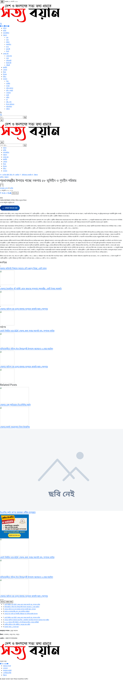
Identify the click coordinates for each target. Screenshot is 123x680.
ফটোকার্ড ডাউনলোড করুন (11, 208)
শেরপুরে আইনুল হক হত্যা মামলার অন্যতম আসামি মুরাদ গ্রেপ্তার (24, 308)
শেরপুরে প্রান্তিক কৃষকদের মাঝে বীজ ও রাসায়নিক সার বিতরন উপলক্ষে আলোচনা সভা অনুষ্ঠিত (26, 620)
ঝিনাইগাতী (8, 63)
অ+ (13, 193)
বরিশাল (7, 42)
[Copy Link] (9, 193)
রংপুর (7, 47)
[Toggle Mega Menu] (2, 1)
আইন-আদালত (9, 88)
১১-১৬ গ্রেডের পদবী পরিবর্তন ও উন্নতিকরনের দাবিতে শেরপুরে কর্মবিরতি (21, 622)
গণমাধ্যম (8, 93)
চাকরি (7, 95)
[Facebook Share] (1, 193)
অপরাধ (8, 86)
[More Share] (7, 193)
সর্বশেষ (4, 28)
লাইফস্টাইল (9, 106)
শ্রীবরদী (8, 65)
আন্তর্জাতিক (6, 33)
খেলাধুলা (5, 70)
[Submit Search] (25, 117)
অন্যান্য (5, 79)
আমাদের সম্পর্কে (7, 666)
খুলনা (7, 40)
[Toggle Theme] (61, 112)
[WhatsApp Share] (5, 193)
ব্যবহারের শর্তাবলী (7, 670)
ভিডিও (4, 77)
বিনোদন (5, 74)
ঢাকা (7, 37)
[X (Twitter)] (2, 26)
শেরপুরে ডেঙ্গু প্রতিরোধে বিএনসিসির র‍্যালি (15, 404)
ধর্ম (6, 100)
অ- (17, 193)
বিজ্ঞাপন (36, 175)
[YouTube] (8, 26)
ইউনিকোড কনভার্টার (27, 175)
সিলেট (7, 51)
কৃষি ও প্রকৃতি (9, 90)
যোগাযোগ (5, 668)
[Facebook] (1, 26)
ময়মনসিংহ (8, 44)
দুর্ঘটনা (7, 97)
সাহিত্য (8, 109)
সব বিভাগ (4, 175)
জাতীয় (4, 30)
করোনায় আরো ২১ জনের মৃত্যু (11, 627)
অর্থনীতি (8, 83)
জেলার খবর (5, 53)
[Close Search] (1, 120)
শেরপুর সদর (9, 56)
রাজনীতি (5, 67)
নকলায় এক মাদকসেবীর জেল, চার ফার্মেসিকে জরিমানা (17, 611)
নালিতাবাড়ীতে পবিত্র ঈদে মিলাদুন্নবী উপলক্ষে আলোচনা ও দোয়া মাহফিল (26, 348)
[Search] (1, 24)
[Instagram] (6, 26)
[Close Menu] (2, 142)
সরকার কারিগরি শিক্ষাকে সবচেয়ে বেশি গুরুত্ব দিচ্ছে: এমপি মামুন (23, 268)
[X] (2, 663)
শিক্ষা (7, 81)
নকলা (7, 58)
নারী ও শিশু (8, 102)
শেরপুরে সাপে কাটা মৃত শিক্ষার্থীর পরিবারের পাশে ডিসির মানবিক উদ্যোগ (21, 614)
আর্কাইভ (17, 175)
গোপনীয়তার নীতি (7, 673)
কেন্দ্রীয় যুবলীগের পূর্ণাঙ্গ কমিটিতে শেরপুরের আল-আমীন (17, 624)
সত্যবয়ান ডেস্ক (4, 188)
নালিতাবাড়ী (8, 60)
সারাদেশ (5, 35)
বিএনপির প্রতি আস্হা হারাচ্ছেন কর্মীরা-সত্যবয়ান (18, 512)
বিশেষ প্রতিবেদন (10, 104)
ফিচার (4, 72)
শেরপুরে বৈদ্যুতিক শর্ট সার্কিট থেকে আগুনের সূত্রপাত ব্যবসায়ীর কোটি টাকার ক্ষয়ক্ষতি (31, 288)
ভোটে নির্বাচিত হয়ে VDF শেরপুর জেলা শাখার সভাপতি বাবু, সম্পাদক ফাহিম (27, 330)
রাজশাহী (8, 49)
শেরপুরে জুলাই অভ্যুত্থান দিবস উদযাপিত (15, 426)
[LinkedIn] (4, 26)
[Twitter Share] (3, 193)
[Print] (11, 193)
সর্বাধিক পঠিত (9, 602)
